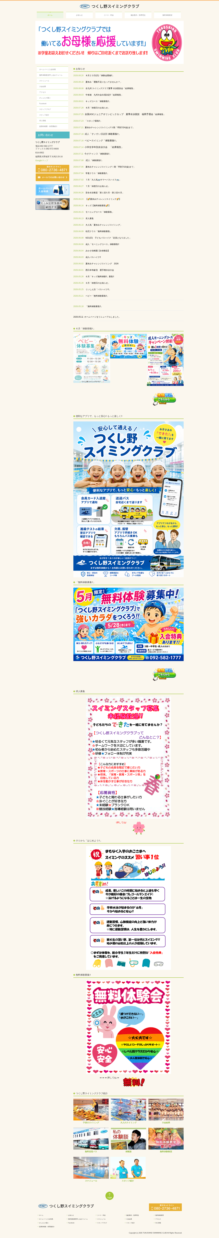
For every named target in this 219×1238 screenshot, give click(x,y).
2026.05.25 (78, 289)
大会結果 (42, 87)
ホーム (50, 15)
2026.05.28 (78, 277)
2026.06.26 (78, 193)
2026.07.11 (78, 154)
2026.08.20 (78, 76)
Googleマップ (41, 161)
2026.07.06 (78, 167)
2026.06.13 (78, 218)
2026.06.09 (78, 231)
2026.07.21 (78, 128)
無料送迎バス (91, 1152)
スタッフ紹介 (44, 115)
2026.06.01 (78, 270)
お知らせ (79, 15)
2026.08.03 (78, 95)
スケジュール (44, 81)
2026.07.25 (78, 114)
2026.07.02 (78, 180)
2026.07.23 (78, 121)
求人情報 (42, 121)
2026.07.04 (78, 173)
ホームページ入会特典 (47, 69)
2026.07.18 (78, 134)
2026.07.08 (78, 160)
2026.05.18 (78, 306)
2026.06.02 (78, 264)
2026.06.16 (78, 206)
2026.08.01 (78, 101)
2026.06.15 (78, 212)
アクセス (42, 92)
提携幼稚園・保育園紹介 (48, 126)
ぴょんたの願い (45, 98)
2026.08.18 (78, 82)
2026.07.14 (78, 147)
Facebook (43, 104)
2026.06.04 (78, 251)
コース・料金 (109, 15)
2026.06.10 (78, 225)
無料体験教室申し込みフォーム (50, 75)
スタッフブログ (45, 109)
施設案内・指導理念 (138, 15)
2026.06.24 (78, 199)
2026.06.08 (78, 238)
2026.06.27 (78, 186)
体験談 (128, 1152)
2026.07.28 (78, 108)
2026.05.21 (78, 296)
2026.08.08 (78, 88)
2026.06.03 (78, 257)
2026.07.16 (78, 141)
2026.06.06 (78, 244)
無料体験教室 (167, 15)
